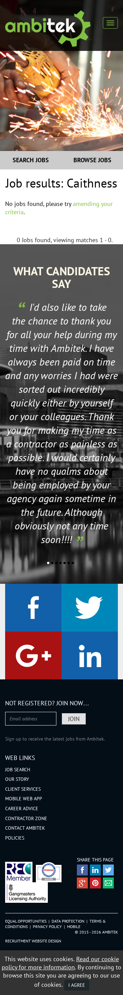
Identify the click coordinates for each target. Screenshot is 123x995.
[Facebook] (33, 608)
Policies (14, 838)
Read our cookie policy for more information (60, 963)
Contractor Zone (26, 818)
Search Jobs (31, 160)
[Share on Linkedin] (95, 870)
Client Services (23, 789)
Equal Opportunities (25, 921)
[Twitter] (90, 608)
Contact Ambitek (25, 828)
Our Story (17, 779)
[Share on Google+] (82, 882)
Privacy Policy (47, 926)
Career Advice (21, 808)
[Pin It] (95, 882)
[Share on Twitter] (108, 870)
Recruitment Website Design (33, 940)
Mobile (73, 926)
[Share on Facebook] (82, 870)
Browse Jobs (92, 160)
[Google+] (33, 655)
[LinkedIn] (90, 655)
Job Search (17, 769)
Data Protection (68, 921)
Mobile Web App (23, 799)
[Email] (108, 882)
